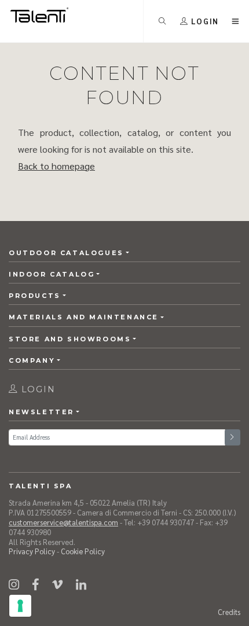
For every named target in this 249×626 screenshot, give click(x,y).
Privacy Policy (32, 551)
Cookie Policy (83, 551)
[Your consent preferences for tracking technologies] (20, 606)
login (37, 389)
